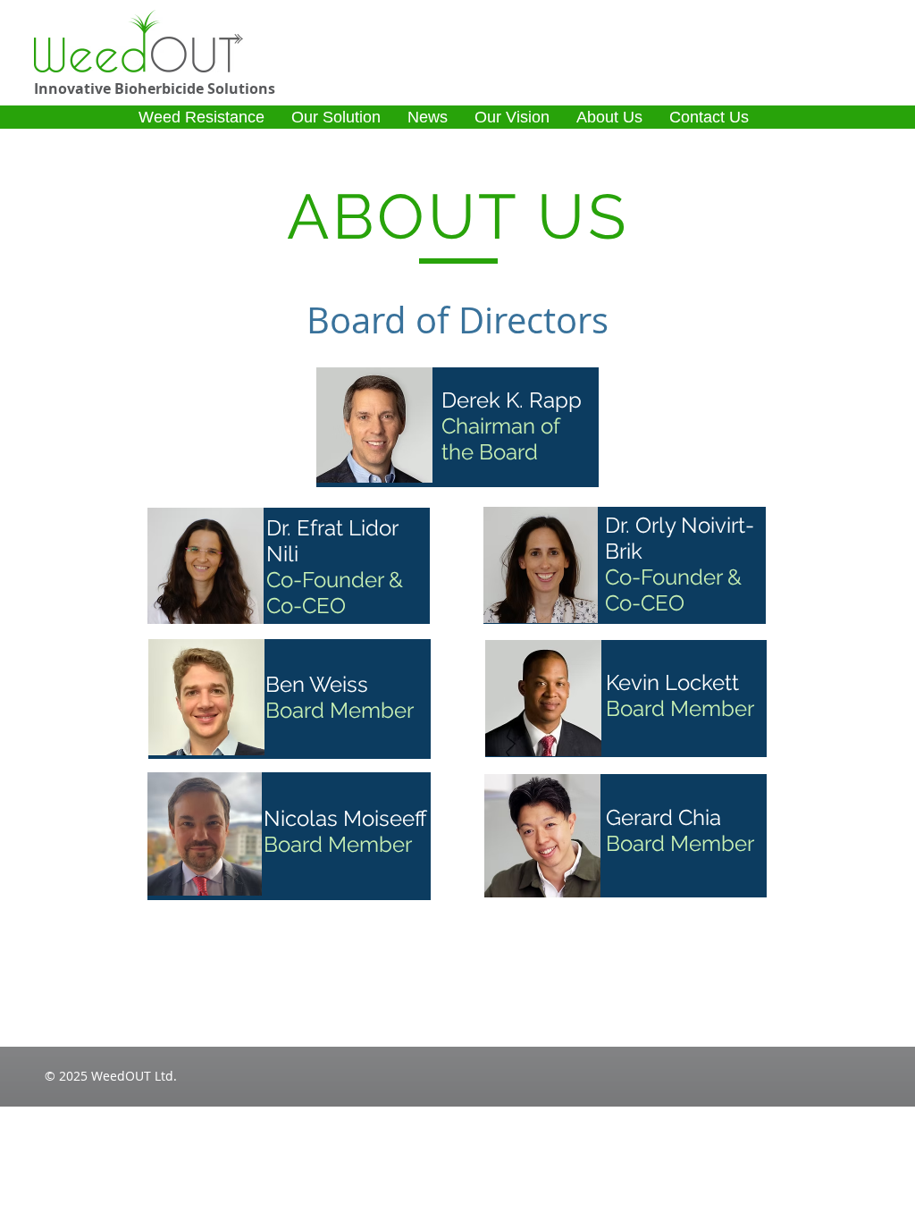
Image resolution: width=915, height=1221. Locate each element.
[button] (201, 117)
